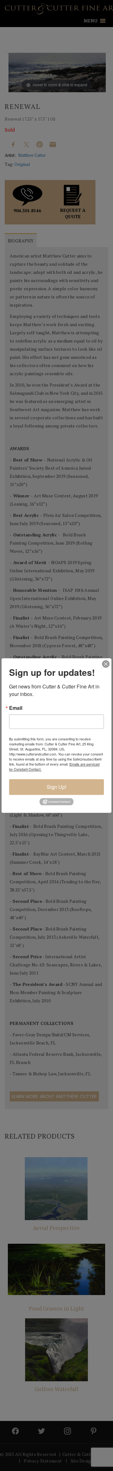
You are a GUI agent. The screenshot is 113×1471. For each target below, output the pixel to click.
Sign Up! (56, 786)
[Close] (106, 664)
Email (15, 707)
